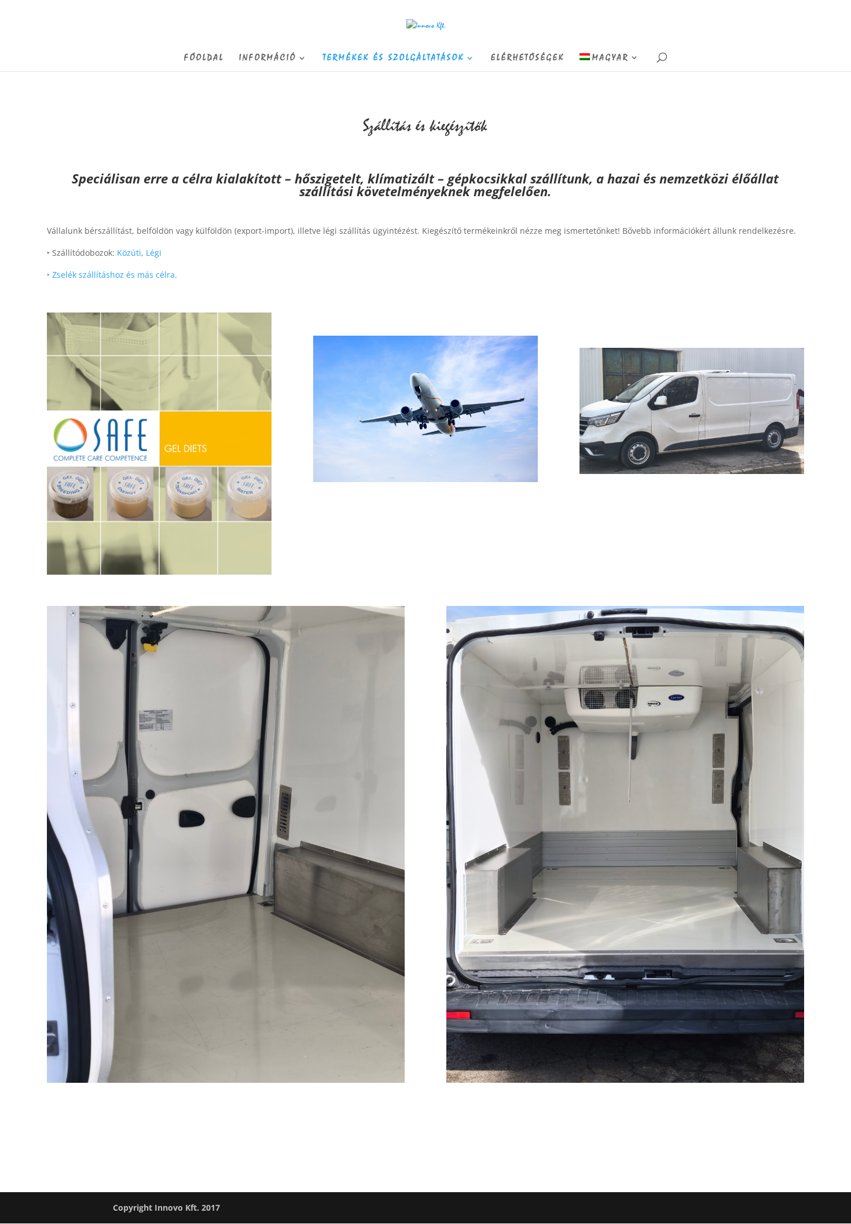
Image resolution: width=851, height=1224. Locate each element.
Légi (154, 252)
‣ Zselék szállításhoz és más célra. (112, 274)
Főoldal (204, 58)
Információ (267, 58)
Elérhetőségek (527, 58)
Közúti (129, 252)
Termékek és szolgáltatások (393, 58)
